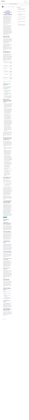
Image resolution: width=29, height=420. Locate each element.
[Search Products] (25, 1)
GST (8, 3)
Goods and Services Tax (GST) (8, 86)
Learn (6, 3)
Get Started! (5, 217)
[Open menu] (27, 1)
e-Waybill (10, 22)
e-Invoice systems (5, 23)
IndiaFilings (3, 3)
